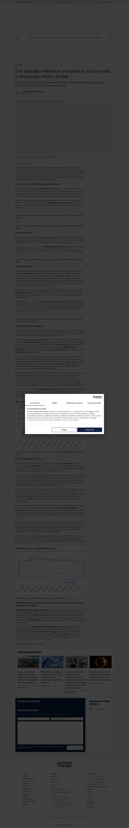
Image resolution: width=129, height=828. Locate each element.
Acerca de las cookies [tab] (94, 403)
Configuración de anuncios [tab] (74, 403)
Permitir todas (89, 429)
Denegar (64, 429)
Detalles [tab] (54, 403)
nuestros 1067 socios (41, 411)
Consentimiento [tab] (35, 403)
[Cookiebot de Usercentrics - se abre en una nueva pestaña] (94, 397)
